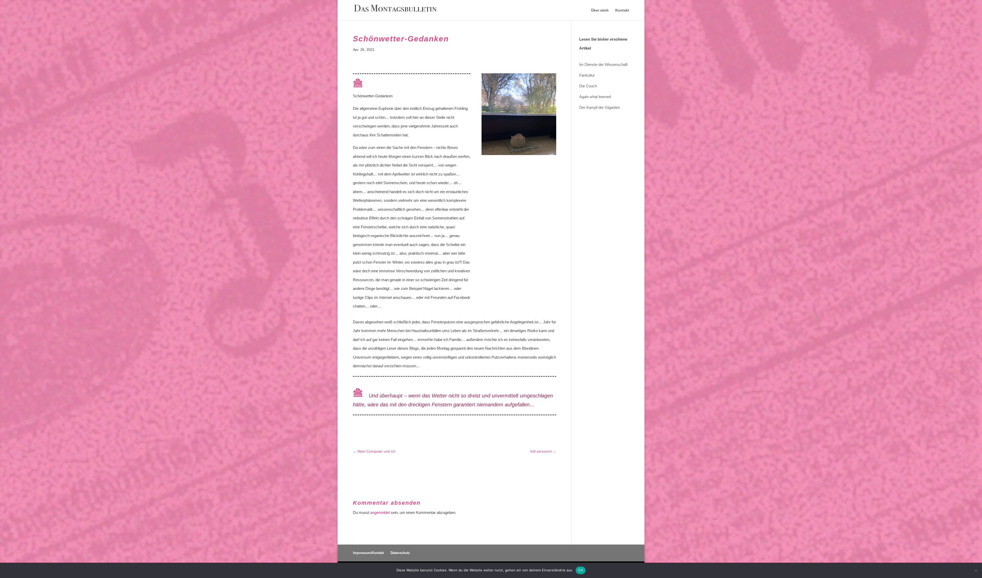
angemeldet (380, 512)
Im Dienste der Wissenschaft (603, 64)
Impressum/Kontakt (368, 553)
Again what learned (595, 97)
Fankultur (587, 75)
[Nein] (975, 570)
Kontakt (622, 10)
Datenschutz (400, 553)
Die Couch (588, 86)
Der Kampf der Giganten (599, 107)
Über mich (600, 10)
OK (580, 570)
